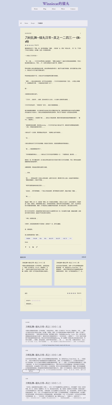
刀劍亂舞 (40, 23)
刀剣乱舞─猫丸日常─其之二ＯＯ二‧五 (33, 263)
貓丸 (45, 238)
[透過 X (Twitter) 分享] (29, 247)
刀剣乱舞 (35, 238)
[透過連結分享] (37, 247)
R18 (70, 238)
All (21, 23)
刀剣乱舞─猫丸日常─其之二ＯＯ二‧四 (67, 263)
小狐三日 (65, 238)
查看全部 (84, 257)
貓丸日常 (51, 238)
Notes (26, 23)
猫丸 (41, 238)
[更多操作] (80, 33)
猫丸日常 (58, 238)
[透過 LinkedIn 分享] (33, 247)
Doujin (33, 23)
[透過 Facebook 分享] (25, 247)
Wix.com (68, 345)
